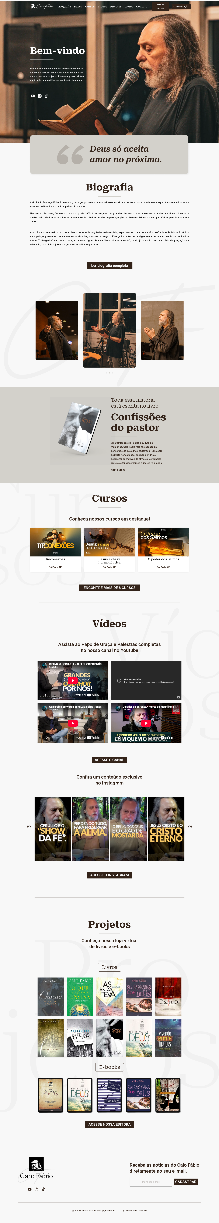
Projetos (116, 6)
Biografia (64, 6)
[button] (106, 372)
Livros (129, 6)
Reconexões (55, 559)
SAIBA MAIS (118, 470)
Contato (141, 6)
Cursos (90, 6)
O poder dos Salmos (163, 559)
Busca (78, 6)
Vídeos (102, 6)
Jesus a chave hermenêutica (109, 560)
